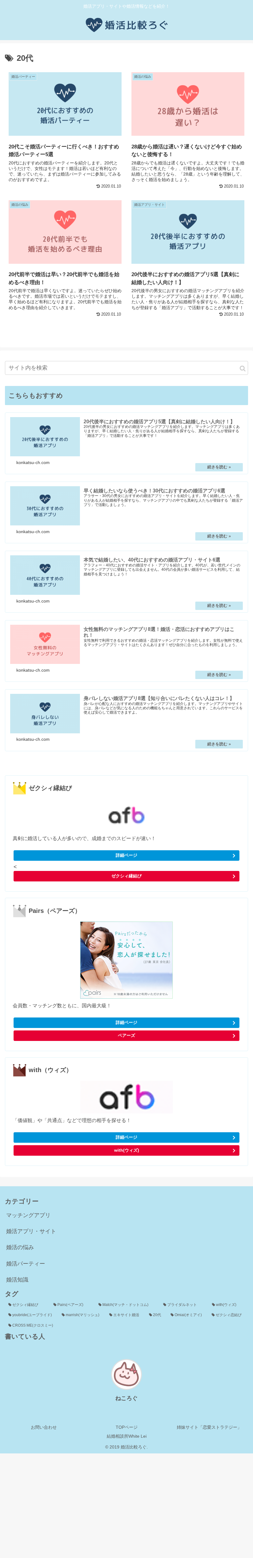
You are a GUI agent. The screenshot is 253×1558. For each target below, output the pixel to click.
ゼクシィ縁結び (126, 875)
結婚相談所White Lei (127, 1436)
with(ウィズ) (126, 1150)
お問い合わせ (44, 1427)
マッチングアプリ (28, 1215)
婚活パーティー (25, 1264)
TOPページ (127, 1427)
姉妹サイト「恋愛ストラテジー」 (209, 1427)
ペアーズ (126, 1035)
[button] (242, 368)
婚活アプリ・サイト (31, 1231)
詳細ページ (126, 855)
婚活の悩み (20, 1247)
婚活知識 (17, 1280)
